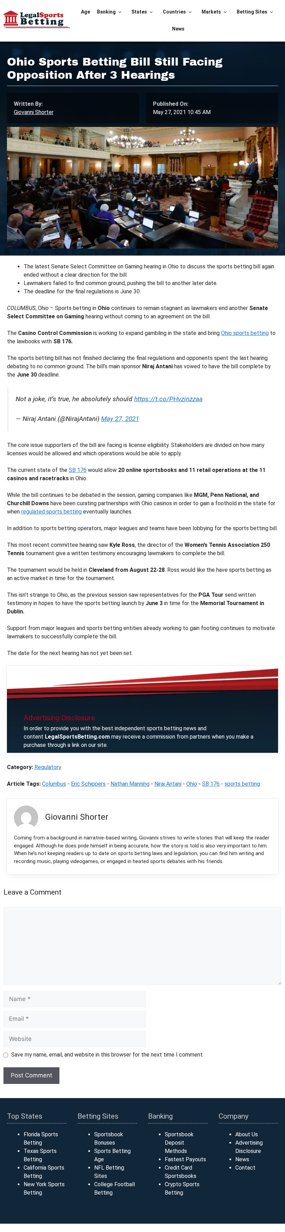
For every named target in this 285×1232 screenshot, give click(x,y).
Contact (245, 1167)
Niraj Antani (167, 784)
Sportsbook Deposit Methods (179, 1142)
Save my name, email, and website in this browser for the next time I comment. (107, 1054)
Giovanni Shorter (34, 112)
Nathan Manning (130, 784)
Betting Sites (252, 12)
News (178, 29)
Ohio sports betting (245, 333)
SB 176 (78, 470)
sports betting (242, 784)
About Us (246, 1134)
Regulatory (47, 767)
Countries (174, 12)
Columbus (54, 784)
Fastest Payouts (185, 1159)
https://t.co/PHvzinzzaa (168, 399)
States (139, 12)
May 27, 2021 (120, 419)
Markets (211, 12)
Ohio (191, 784)
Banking (106, 12)
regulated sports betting (51, 511)
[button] (120, 12)
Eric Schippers (88, 784)
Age (85, 12)
